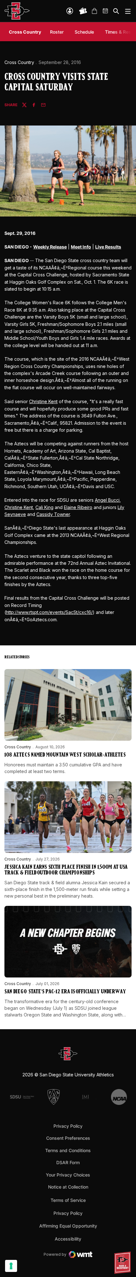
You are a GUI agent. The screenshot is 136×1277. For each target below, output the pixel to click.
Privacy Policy (68, 1126)
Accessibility (68, 1239)
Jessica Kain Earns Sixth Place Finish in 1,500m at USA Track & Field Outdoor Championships (65, 870)
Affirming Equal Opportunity (68, 1226)
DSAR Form (68, 1162)
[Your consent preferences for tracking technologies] (11, 1266)
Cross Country (19, 62)
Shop (94, 11)
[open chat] (123, 1262)
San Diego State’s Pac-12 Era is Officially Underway (65, 992)
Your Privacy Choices (68, 1174)
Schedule (84, 32)
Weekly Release (50, 246)
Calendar (106, 11)
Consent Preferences (68, 1138)
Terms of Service (68, 1200)
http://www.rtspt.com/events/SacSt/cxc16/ (49, 612)
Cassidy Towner (53, 514)
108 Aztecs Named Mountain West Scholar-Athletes (65, 755)
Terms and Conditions (68, 1150)
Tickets (83, 11)
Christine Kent (43, 401)
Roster (57, 32)
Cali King (44, 507)
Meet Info (81, 246)
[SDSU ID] (69, 11)
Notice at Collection (68, 1187)
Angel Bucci (107, 500)
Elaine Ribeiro (78, 507)
